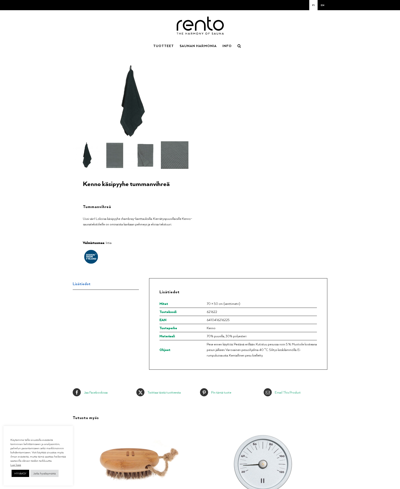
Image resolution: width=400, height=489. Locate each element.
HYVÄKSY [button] (20, 473)
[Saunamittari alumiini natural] (263, 428)
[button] (239, 45)
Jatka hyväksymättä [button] (44, 473)
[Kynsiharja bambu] (131, 428)
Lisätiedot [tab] (82, 283)
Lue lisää (15, 465)
